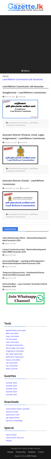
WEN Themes (32, 456)
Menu (27, 70)
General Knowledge (14, 420)
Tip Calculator (12, 366)
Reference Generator (15, 357)
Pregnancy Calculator (15, 351)
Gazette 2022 (11, 394)
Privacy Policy (21, 452)
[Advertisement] (25, 41)
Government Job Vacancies (18, 123)
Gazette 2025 (11, 386)
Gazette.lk (22, 97)
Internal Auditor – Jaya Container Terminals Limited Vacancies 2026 (24, 285)
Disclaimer (31, 452)
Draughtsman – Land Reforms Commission (24, 92)
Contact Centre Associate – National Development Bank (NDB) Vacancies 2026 (24, 250)
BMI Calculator (12, 333)
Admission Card (12, 415)
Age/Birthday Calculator (16, 330)
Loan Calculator (12, 342)
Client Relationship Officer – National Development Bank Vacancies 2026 (24, 239)
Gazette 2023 (11, 391)
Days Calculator (12, 336)
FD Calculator (11, 339)
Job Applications (13, 418)
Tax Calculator (12, 363)
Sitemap (10, 452)
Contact (41, 452)
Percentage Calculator (15, 348)
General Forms (12, 412)
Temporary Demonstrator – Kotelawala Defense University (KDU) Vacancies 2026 (23, 273)
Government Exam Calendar (18, 409)
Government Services (15, 438)
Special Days (11, 435)
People (9, 440)
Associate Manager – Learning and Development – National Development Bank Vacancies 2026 (24, 262)
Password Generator (14, 345)
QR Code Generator (14, 354)
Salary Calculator (13, 360)
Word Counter (12, 369)
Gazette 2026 (11, 383)
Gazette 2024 (11, 389)
